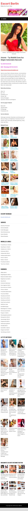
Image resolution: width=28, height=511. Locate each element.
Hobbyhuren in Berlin (6, 249)
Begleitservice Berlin (5, 278)
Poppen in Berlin (4, 312)
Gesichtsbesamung (5, 232)
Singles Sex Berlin (5, 330)
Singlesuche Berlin (5, 321)
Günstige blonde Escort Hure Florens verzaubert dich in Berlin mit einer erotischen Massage (4, 452)
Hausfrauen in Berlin (5, 247)
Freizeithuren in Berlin (6, 244)
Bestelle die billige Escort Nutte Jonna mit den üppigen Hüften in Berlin (4, 431)
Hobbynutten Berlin (5, 253)
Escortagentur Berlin (5, 285)
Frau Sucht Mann (5, 293)
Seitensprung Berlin (5, 323)
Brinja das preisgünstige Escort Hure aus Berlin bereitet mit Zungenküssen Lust (13, 412)
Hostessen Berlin (5, 251)
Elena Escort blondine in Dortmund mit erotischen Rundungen (4, 351)
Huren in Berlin (4, 257)
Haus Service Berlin (5, 298)
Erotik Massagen (4, 230)
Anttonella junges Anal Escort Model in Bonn (13, 430)
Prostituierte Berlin (5, 261)
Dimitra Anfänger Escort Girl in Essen (5, 390)
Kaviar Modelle (4, 234)
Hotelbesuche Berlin (5, 300)
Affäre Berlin (4, 272)
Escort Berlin (10, 3)
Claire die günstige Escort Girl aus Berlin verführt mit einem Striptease (21, 410)
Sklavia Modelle (4, 236)
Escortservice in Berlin (6, 287)
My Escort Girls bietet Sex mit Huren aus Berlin (13, 476)
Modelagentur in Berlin (6, 308)
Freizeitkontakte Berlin (6, 291)
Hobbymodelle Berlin (5, 255)
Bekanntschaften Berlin (6, 276)
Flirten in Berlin (4, 289)
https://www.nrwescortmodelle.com (9, 70)
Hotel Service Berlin (5, 302)
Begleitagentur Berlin (6, 274)
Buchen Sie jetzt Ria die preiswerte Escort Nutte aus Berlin (13, 371)
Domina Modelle (4, 227)
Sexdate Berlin (4, 325)
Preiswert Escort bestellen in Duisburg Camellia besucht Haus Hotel (13, 391)
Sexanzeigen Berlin (5, 319)
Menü (4, 19)
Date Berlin (3, 281)
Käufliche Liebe (4, 304)
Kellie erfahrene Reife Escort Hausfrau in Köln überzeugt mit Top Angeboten (13, 351)
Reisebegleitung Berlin (6, 315)
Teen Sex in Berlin (5, 264)
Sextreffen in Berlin (5, 327)
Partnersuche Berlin (5, 310)
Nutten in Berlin (4, 259)
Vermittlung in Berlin (5, 332)
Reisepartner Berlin (5, 317)
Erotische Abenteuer (5, 283)
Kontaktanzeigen (4, 306)
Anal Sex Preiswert (5, 225)
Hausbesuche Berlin (5, 295)
